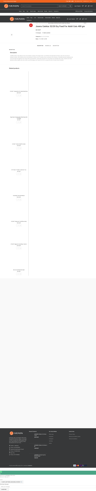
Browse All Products (88, 11)
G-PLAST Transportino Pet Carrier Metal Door (19, 91)
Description (40, 45)
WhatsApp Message (4, 484)
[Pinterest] (69, 1)
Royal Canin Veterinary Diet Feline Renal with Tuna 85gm (18, 118)
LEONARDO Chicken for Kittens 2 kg (40, 446)
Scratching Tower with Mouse (19, 195)
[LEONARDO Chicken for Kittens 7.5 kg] (31, 438)
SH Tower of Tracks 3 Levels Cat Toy (18, 169)
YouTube (51, 441)
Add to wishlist (47, 32)
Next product (86, 23)
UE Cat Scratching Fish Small (18, 269)
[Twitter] (68, 1)
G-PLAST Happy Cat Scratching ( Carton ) (19, 244)
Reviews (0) (48, 45)
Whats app (51, 434)
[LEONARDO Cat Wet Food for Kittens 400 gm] (31, 457)
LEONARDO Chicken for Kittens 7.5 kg (40, 435)
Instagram (51, 438)
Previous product (83, 23)
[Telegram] (73, 1)
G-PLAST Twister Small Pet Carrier (18, 144)
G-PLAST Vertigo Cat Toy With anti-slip (18, 221)
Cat (39, 23)
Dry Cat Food (44, 23)
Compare (39, 32)
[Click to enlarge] (11, 34)
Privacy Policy (72, 434)
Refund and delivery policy (74, 436)
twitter (50, 443)
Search (70, 6)
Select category (63, 6)
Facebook (51, 436)
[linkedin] (71, 1)
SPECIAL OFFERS (78, 11)
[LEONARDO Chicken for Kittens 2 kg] (31, 448)
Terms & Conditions (73, 438)
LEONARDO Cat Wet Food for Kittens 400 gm (40, 455)
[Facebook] (66, 1)
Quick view (26, 77)
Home (37, 23)
